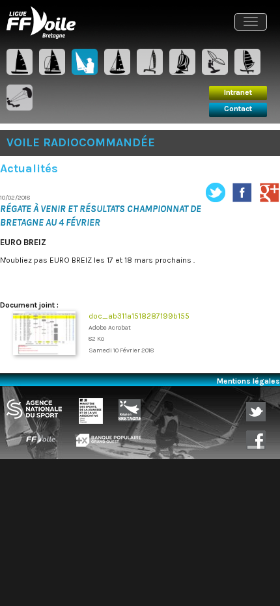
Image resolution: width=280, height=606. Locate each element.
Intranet (238, 92)
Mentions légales (248, 381)
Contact (238, 108)
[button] (250, 22)
